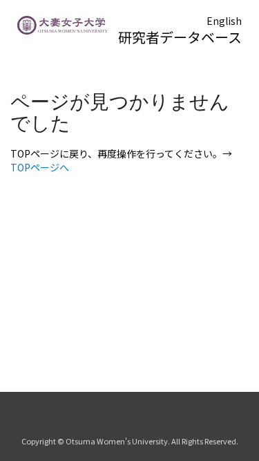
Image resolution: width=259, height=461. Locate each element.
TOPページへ (39, 167)
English (224, 21)
